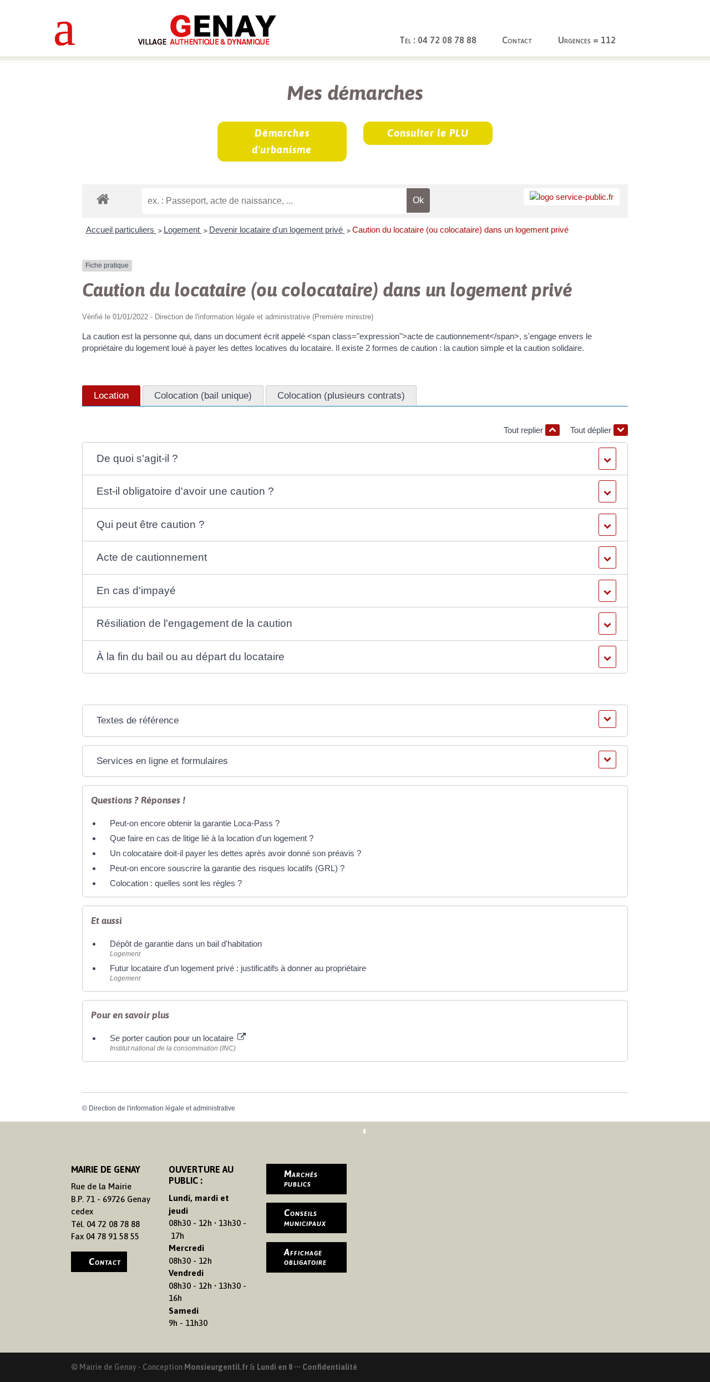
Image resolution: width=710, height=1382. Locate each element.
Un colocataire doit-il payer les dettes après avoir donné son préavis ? (235, 853)
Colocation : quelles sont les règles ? (176, 883)
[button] (355, 459)
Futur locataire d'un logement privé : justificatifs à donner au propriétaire (238, 968)
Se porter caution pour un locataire (173, 1038)
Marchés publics (301, 1179)
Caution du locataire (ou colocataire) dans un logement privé (460, 229)
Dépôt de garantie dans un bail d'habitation (186, 943)
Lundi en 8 (274, 1367)
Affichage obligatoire (305, 1257)
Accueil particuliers (121, 229)
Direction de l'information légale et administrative (162, 1108)
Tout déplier (591, 430)
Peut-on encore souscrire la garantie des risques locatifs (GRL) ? (227, 868)
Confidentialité (329, 1367)
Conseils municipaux (305, 1218)
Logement (183, 229)
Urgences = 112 (587, 40)
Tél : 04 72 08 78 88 (437, 40)
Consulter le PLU (428, 133)
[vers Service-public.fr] (572, 196)
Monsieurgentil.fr (217, 1367)
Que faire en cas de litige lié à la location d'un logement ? (211, 838)
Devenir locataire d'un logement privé (277, 229)
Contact (517, 40)
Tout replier (524, 430)
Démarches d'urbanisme (282, 141)
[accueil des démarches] (102, 198)
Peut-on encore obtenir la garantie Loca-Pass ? (195, 823)
